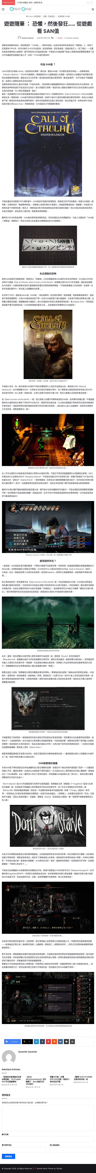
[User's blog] (19, 9)
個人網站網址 (55, 1145)
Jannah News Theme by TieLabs (49, 1168)
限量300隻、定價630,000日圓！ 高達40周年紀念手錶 (59, 1079)
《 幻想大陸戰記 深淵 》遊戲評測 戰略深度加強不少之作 (36, 3)
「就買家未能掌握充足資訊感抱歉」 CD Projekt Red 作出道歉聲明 (11, 1079)
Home (30, 16)
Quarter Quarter (28, 38)
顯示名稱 (5, 1134)
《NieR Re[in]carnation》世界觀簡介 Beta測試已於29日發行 (36, 1080)
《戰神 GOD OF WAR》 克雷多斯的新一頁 (83, 1078)
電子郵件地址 (7, 1145)
